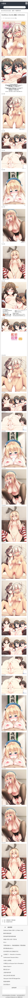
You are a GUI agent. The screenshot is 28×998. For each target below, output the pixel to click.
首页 (13, 10)
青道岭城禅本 (6, 981)
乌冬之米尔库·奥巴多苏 (9, 975)
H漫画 (3, 3)
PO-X (4, 942)
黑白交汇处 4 (6, 969)
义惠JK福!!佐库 (7, 972)
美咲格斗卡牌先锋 (10, 920)
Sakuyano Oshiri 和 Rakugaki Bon (11, 978)
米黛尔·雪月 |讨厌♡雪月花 (10, 939)
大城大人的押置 (7, 960)
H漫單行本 (18, 10)
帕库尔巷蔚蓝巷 (7, 933)
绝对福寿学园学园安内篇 (9, 936)
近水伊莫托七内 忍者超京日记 (10, 951)
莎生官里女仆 (6, 984)
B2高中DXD (9, 921)
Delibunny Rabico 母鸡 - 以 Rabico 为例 (13, 930)
